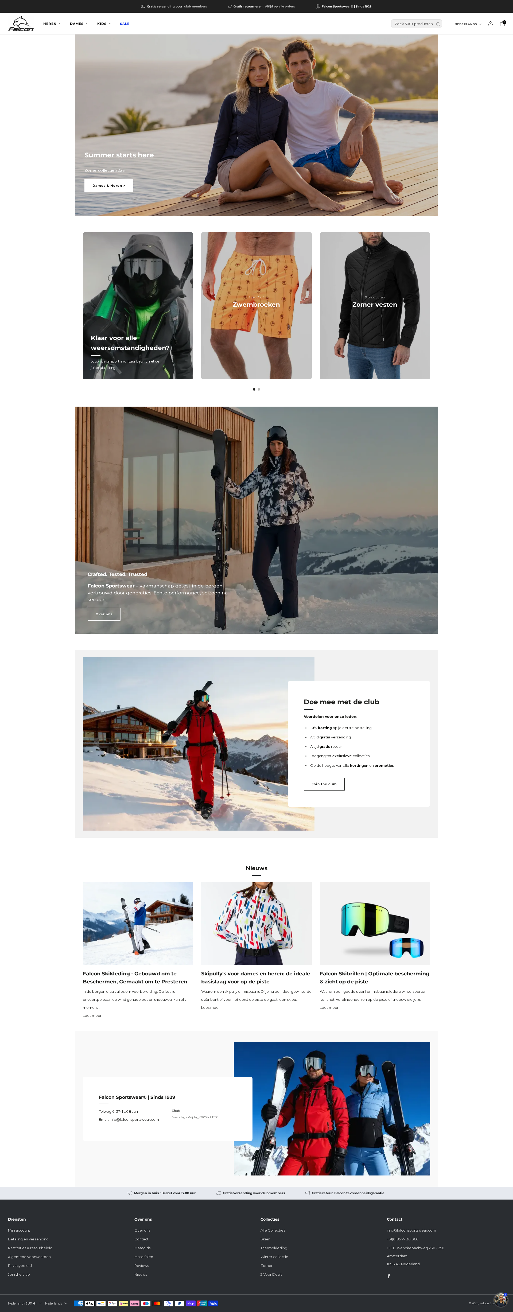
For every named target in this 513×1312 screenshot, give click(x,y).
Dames (77, 24)
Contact (141, 1239)
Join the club (324, 784)
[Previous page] (82, 305)
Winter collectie (274, 1257)
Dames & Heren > (108, 186)
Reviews (141, 1265)
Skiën (265, 1239)
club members (195, 6)
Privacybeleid (20, 1265)
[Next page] (430, 305)
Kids (102, 24)
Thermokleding (274, 1248)
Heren (50, 24)
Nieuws (140, 1274)
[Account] (490, 23)
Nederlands (466, 24)
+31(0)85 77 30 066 (402, 1239)
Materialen (143, 1257)
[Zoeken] (438, 23)
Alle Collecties (273, 1230)
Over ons (104, 614)
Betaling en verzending (28, 1239)
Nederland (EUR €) (22, 1303)
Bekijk (256, 328)
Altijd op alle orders (280, 6)
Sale (125, 24)
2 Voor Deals (271, 1274)
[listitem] (174, 6)
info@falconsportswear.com (411, 1230)
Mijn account (19, 1230)
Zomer (267, 1265)
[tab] (254, 389)
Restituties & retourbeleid (30, 1248)
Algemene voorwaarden (29, 1257)
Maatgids (142, 1248)
